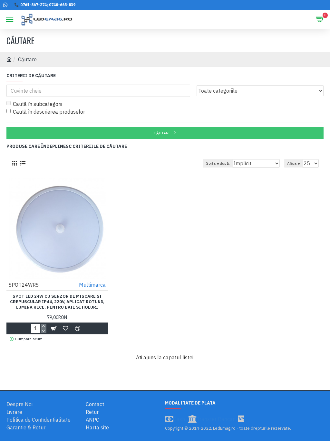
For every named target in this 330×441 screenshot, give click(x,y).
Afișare (293, 163)
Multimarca (92, 285)
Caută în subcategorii (37, 104)
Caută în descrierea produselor (49, 111)
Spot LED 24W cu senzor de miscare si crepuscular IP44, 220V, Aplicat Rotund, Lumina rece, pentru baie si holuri (57, 302)
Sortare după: (218, 163)
